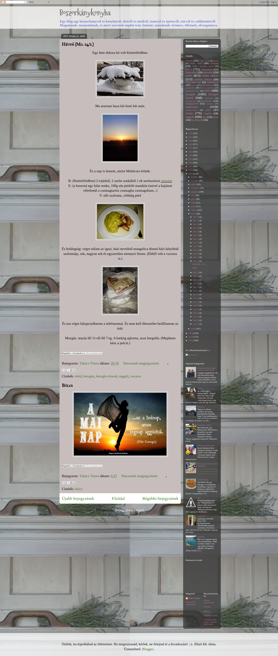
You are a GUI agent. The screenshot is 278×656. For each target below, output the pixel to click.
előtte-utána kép (193, 82)
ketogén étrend (106, 376)
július (193, 195)
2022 (191, 148)
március (194, 210)
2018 (191, 163)
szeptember (195, 188)
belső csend (196, 63)
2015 (191, 174)
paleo (208, 110)
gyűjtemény (190, 88)
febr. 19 (196, 250)
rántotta (166, 181)
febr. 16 (196, 261)
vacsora (135, 376)
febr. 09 (196, 294)
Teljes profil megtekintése (191, 603)
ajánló (215, 61)
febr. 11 (196, 287)
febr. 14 (196, 276)
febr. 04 (196, 313)
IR (200, 61)
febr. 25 (196, 228)
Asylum (189, 60)
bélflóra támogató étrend (203, 66)
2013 (191, 337)
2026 (191, 133)
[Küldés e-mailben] (63, 370)
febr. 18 (196, 254)
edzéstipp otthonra (203, 79)
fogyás (193, 85)
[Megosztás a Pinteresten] (74, 370)
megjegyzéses (192, 103)
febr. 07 (196, 302)
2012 (191, 340)
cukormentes (207, 69)
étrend (215, 117)
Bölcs (67, 385)
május (193, 203)
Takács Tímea (194, 598)
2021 (191, 152)
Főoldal (118, 498)
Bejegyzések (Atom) (129, 510)
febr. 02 (196, 320)
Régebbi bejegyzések (160, 498)
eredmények (212, 82)
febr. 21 (196, 243)
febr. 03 (196, 316)
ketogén (88, 376)
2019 (191, 159)
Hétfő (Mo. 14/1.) (78, 44)
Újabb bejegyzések (78, 498)
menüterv (210, 104)
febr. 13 (196, 280)
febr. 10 (196, 291)
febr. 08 (196, 298)
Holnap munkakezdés (205, 445)
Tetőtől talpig (202, 480)
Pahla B (206, 61)
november (195, 181)
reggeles (208, 113)
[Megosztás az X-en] (68, 370)
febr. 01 (196, 324)
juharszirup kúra (192, 91)
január (193, 328)
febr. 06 (196, 305)
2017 (191, 166)
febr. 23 (196, 235)
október (194, 184)
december (195, 177)
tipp (204, 117)
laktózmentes (191, 101)
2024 (191, 141)
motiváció (192, 106)
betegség (214, 63)
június (193, 199)
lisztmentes (207, 101)
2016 (191, 170)
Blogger (147, 649)
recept (189, 113)
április (193, 206)
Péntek (200, 388)
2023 (191, 144)
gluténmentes (207, 85)
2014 (191, 333)
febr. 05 (196, 309)
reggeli (124, 376)
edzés (189, 75)
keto (207, 90)
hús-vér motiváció (207, 88)
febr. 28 (196, 217)
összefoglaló (196, 120)
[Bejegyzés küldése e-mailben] (166, 363)
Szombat (200, 407)
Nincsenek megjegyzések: (142, 363)
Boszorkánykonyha (85, 13)
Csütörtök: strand (204, 425)
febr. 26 (196, 224)
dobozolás (208, 72)
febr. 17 (196, 257)
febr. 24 (196, 232)
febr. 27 (196, 220)
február (194, 214)
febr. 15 (196, 272)
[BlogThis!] (65, 370)
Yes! (199, 498)
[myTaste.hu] (191, 355)
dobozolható (191, 72)
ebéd (78, 376)
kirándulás (209, 98)
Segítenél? (201, 516)
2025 (191, 137)
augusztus (195, 192)
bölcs (78, 489)
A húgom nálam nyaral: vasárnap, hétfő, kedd (206, 369)
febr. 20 (196, 246)
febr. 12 (196, 283)
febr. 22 (196, 239)
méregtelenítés (191, 110)
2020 (191, 155)
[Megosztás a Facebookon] (71, 370)
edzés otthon (210, 75)
